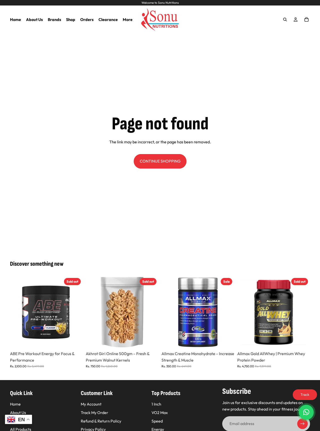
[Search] (285, 19)
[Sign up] (302, 424)
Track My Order (94, 412)
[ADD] (226, 341)
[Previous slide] (17, 312)
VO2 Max (160, 412)
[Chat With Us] (306, 412)
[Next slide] (75, 312)
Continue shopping (160, 161)
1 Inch (156, 404)
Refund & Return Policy (101, 421)
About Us (18, 412)
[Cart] (306, 19)
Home (15, 404)
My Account (91, 404)
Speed (157, 421)
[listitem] (127, 19)
